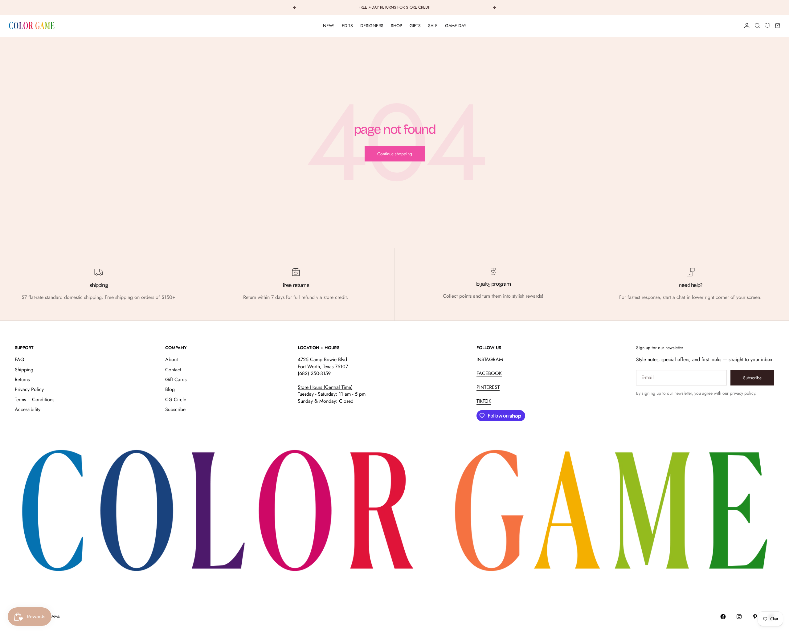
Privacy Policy (29, 389)
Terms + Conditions (34, 399)
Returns (22, 379)
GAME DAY (455, 25)
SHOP (396, 25)
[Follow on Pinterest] (755, 617)
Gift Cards (175, 379)
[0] (767, 25)
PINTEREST (488, 387)
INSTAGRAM (489, 359)
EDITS (347, 25)
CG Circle (175, 399)
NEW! (328, 25)
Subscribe (175, 409)
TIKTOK (483, 401)
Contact (173, 369)
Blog (170, 389)
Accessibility (27, 409)
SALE (433, 25)
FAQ (19, 359)
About (171, 359)
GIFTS (415, 25)
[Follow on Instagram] (739, 617)
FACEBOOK (489, 373)
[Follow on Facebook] (723, 617)
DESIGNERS (371, 25)
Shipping (24, 369)
